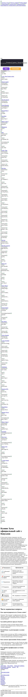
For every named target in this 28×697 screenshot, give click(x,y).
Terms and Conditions (19, 665)
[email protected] (4, 668)
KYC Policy (10, 665)
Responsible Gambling (6, 667)
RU (17, 667)
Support (14, 667)
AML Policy (3, 665)
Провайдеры (4, 70)
